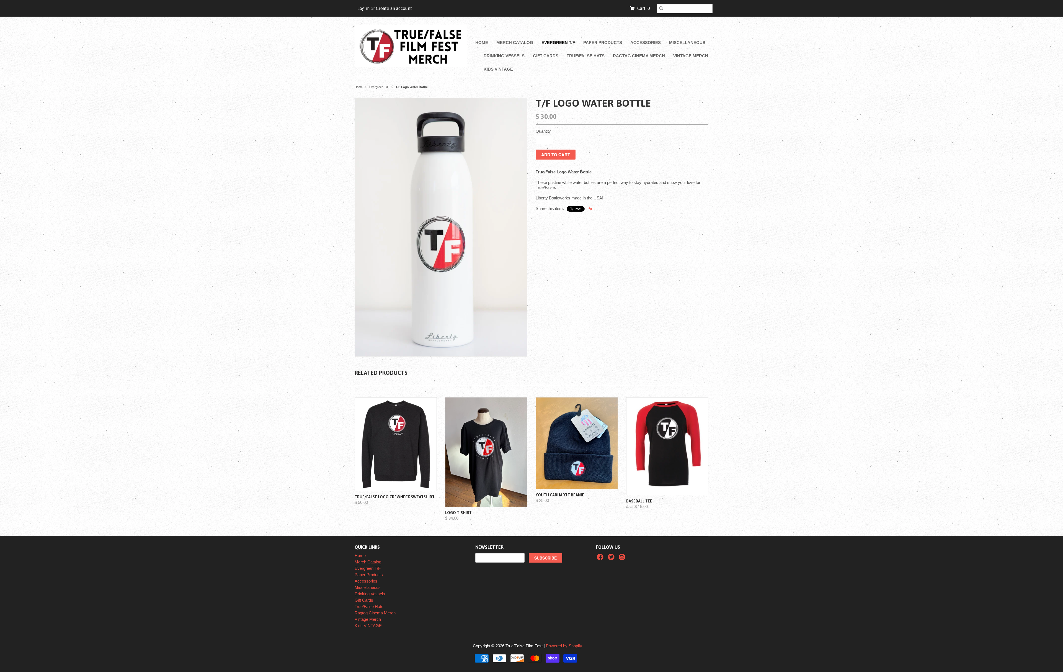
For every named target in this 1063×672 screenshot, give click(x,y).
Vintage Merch (690, 55)
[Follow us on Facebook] (601, 558)
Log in (363, 8)
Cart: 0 (643, 8)
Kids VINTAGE (498, 69)
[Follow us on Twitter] (612, 558)
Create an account (394, 8)
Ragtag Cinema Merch (639, 55)
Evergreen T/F (558, 42)
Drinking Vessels (504, 55)
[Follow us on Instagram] (623, 558)
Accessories (645, 42)
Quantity (543, 131)
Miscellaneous (687, 42)
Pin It (592, 208)
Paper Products (602, 42)
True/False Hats (586, 55)
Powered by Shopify (564, 645)
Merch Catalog (514, 42)
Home (481, 42)
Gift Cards (545, 55)
